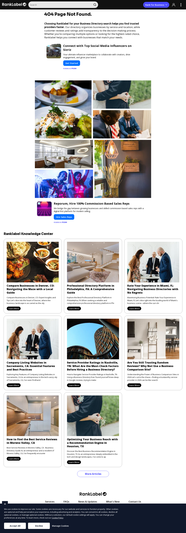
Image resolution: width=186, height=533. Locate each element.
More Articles (93, 474)
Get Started (71, 63)
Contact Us (135, 501)
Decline (39, 525)
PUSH (181, 530)
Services (49, 501)
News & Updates (87, 501)
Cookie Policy (57, 517)
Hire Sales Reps (64, 216)
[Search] (95, 4)
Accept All (15, 525)
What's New (113, 501)
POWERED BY (70, 68)
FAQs (66, 501)
